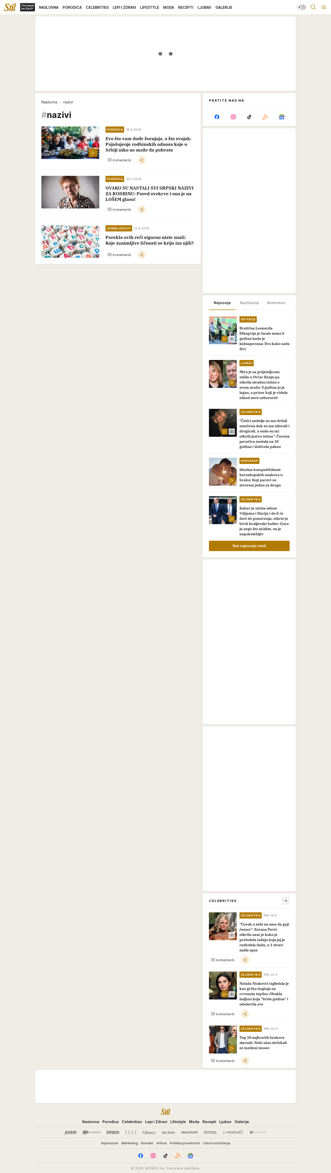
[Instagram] (233, 117)
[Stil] (10, 7)
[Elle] (130, 1132)
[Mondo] (91, 1132)
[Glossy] (149, 1132)
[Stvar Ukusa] (257, 1132)
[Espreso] (113, 1132)
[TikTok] (249, 117)
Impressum (109, 1143)
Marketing (130, 1143)
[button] (119, 160)
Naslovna (49, 102)
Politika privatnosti (185, 1143)
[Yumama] (233, 1132)
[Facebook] (217, 117)
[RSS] (265, 117)
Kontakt (147, 1143)
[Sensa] (210, 1132)
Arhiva (161, 1143)
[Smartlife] (189, 1132)
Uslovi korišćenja (216, 1143)
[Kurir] (71, 1132)
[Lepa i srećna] (168, 1132)
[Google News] (282, 117)
